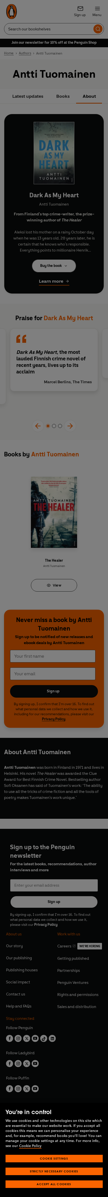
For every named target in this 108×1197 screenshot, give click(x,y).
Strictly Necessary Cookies (54, 1171)
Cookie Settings (54, 1158)
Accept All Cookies (54, 1184)
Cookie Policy (30, 1146)
